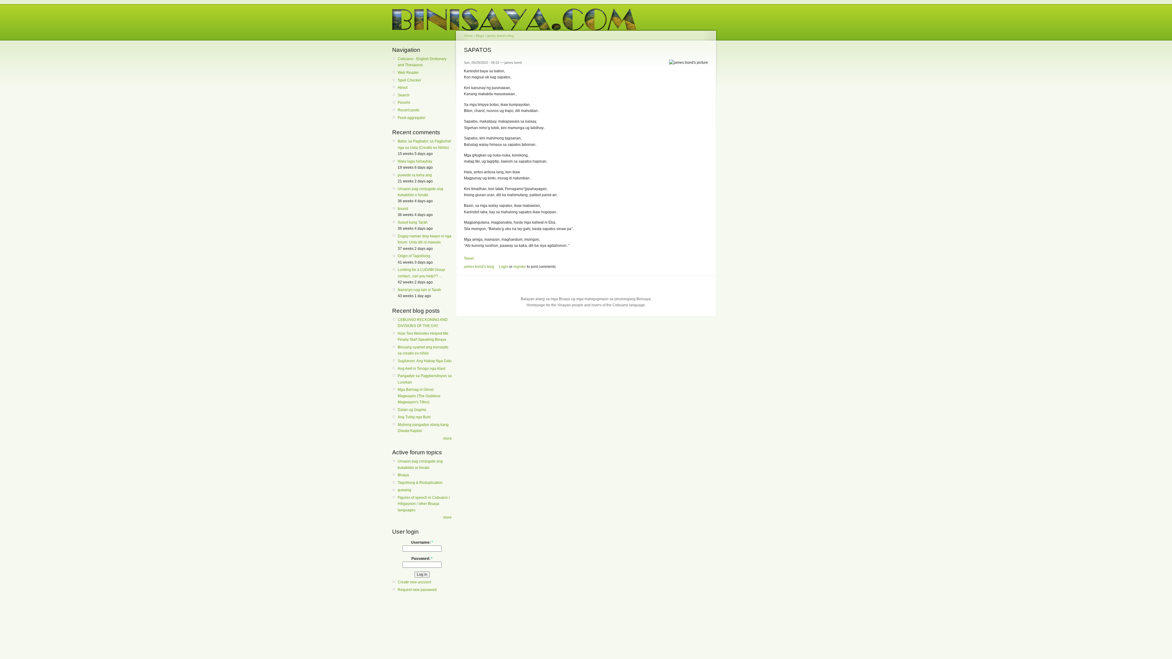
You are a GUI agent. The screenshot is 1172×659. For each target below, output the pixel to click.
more (447, 438)
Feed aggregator (411, 118)
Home (468, 36)
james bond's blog (500, 36)
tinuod (403, 209)
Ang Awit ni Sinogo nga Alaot (421, 368)
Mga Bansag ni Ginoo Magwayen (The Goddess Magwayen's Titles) (419, 395)
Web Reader (408, 72)
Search (404, 95)
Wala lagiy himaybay (415, 161)
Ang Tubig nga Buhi (414, 417)
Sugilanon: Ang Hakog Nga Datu (425, 361)
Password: (421, 558)
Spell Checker (409, 80)
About (402, 87)
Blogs (480, 36)
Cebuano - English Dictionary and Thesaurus (422, 62)
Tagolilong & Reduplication (420, 483)
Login (503, 267)
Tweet (469, 258)
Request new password (417, 590)
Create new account (414, 582)
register (519, 267)
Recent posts (408, 110)
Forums (404, 102)
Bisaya (403, 475)
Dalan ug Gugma (412, 410)
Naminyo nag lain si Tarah (419, 290)
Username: (422, 542)
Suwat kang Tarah (413, 222)
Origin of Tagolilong (414, 256)
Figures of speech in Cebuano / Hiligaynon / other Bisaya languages (424, 503)
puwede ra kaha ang (415, 175)
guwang (404, 490)
